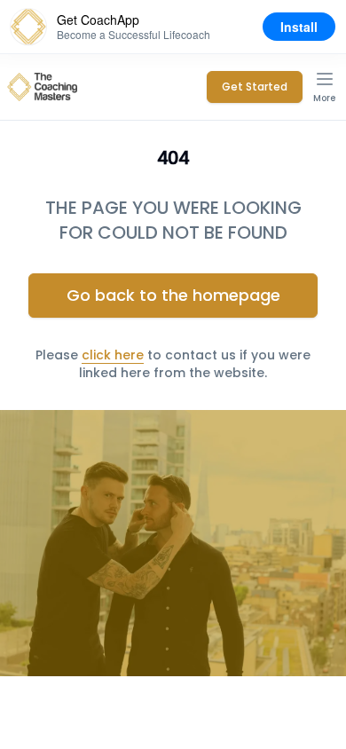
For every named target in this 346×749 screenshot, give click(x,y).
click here (113, 355)
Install (299, 26)
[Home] (42, 87)
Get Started (254, 86)
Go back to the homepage (173, 295)
